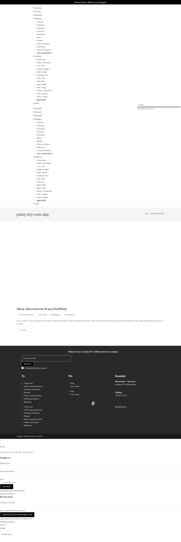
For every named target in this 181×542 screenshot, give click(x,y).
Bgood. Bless (41, 84)
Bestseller (38, 15)
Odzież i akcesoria (43, 44)
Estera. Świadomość (44, 63)
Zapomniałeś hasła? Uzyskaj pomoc (12, 491)
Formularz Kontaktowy (32, 389)
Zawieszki (40, 31)
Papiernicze (41, 47)
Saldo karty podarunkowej (33, 386)
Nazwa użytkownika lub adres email (12, 510)
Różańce (40, 40)
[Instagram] (79, 403)
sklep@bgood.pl (120, 407)
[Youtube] (86, 403)
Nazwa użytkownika (7, 471)
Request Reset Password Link (17, 515)
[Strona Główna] (142, 213)
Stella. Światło (42, 72)
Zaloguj (7, 486)
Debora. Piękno (42, 97)
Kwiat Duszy (41, 60)
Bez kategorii (55, 315)
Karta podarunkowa (44, 53)
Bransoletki (41, 28)
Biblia (39, 37)
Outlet (36, 103)
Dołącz (27, 364)
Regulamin (28, 402)
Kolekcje (37, 56)
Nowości (37, 11)
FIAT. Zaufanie (42, 94)
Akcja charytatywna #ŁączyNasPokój (42, 308)
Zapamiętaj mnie (9, 482)
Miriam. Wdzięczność (44, 91)
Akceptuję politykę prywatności (36, 368)
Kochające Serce (42, 75)
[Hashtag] (93, 403)
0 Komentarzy (70, 315)
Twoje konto (28, 383)
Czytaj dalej (25, 329)
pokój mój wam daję (157, 213)
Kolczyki (40, 22)
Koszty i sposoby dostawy (33, 396)
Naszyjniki (40, 25)
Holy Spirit (41, 81)
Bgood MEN (41, 100)
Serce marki (75, 386)
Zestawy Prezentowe (44, 50)
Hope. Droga (41, 87)
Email (118, 403)
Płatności (27, 392)
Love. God (40, 66)
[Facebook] (71, 403)
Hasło (2, 479)
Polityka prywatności (31, 399)
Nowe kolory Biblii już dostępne (90, 2)
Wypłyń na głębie (43, 69)
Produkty (37, 18)
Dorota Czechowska (26, 315)
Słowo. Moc (41, 78)
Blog (72, 383)
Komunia (38, 8)
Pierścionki (41, 34)
